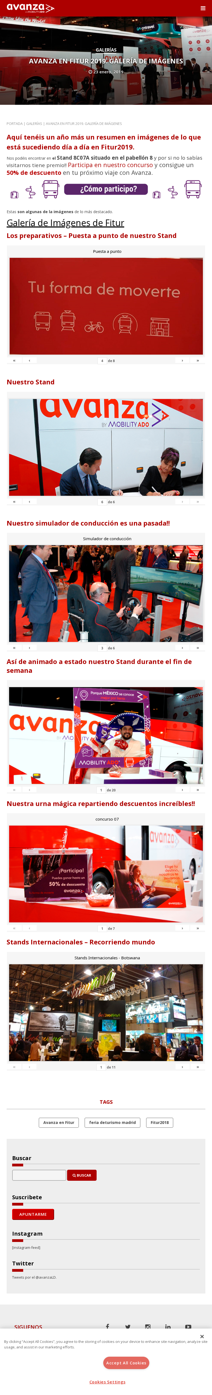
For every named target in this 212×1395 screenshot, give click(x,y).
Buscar (83, 1175)
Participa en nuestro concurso (110, 165)
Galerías (106, 50)
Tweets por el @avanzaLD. (34, 1277)
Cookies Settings (107, 1382)
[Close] (202, 1336)
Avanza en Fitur (58, 1122)
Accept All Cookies (126, 1362)
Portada (15, 123)
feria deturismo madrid (112, 1122)
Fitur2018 (160, 1122)
